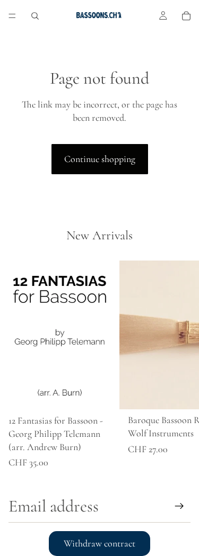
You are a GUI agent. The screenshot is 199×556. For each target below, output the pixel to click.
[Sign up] (179, 506)
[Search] (35, 16)
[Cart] (186, 16)
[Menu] (12, 16)
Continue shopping (99, 159)
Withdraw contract (99, 543)
